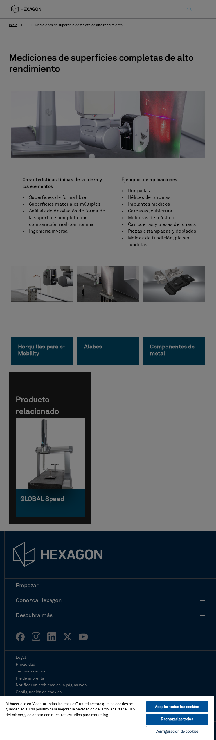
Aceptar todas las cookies (177, 707)
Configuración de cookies (177, 732)
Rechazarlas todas (177, 719)
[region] (107, 717)
